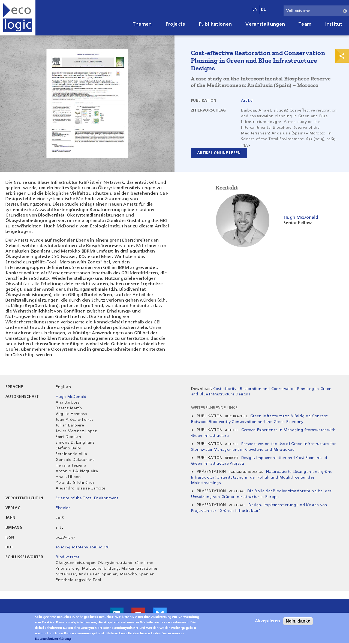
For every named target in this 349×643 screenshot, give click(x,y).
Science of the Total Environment (87, 498)
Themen (142, 24)
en (255, 9)
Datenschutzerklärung (53, 639)
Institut (333, 24)
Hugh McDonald (71, 397)
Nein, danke (298, 621)
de (263, 9)
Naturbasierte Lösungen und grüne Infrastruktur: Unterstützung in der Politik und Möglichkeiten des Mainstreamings (262, 477)
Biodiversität (67, 557)
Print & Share (342, 56)
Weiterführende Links (214, 408)
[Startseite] (17, 17)
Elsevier (63, 508)
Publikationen (215, 24)
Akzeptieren (267, 621)
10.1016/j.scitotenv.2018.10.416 (82, 547)
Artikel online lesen (219, 153)
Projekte (175, 24)
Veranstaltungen (265, 24)
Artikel (247, 101)
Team (305, 24)
